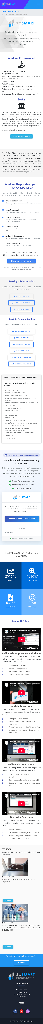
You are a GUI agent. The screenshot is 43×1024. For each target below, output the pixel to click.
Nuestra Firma (22, 990)
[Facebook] (15, 1011)
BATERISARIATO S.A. (11, 411)
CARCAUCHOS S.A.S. (11, 415)
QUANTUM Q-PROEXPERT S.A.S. (15, 393)
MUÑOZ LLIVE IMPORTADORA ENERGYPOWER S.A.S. (21, 403)
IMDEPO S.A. (9, 435)
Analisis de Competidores (23, 357)
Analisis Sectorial (22, 351)
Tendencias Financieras (23, 364)
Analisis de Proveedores (23, 331)
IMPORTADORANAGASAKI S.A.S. (15, 421)
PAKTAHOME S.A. (10, 438)
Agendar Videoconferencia (22, 261)
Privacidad (22, 997)
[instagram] (28, 1011)
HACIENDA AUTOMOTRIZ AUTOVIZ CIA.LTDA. (19, 433)
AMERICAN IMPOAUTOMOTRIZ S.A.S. (17, 395)
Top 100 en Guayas (22, 309)
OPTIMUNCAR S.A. (11, 418)
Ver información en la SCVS (21, 136)
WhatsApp (9, 532)
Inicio (4, 11)
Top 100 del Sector (22, 296)
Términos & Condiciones (21, 994)
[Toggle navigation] (38, 4)
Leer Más (8, 900)
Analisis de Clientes (23, 344)
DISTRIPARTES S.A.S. (11, 390)
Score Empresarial (22, 338)
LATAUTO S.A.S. (10, 405)
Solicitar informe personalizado (21, 270)
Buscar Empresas (14, 11)
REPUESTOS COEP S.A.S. (13, 408)
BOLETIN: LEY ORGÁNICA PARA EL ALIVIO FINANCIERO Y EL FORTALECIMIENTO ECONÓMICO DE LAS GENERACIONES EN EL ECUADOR (21, 928)
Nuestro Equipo (22, 992)
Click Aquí (21, 963)
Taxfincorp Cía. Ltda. (26, 1021)
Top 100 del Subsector (23, 303)
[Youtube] (21, 1011)
